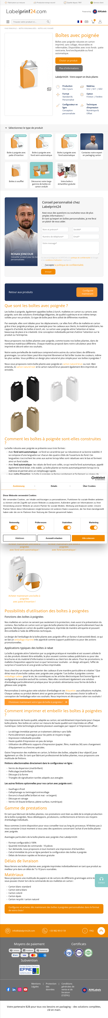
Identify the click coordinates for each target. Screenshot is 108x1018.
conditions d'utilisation (53, 260)
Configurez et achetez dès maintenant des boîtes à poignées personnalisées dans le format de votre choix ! (54, 909)
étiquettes (71, 690)
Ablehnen (19, 538)
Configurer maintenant (87, 292)
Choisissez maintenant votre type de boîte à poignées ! (36, 702)
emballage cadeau (14, 676)
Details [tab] (54, 486)
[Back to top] (101, 930)
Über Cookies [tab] (89, 486)
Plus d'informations (69, 68)
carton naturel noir (26, 366)
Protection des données (51, 986)
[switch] (41, 527)
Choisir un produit (68, 60)
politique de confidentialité (80, 258)
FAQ (92, 930)
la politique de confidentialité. (69, 265)
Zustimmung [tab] (19, 486)
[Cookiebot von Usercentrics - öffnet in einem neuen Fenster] (93, 478)
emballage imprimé (24, 639)
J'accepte (64, 265)
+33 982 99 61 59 (57, 930)
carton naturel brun (73, 364)
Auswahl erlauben (54, 538)
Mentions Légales (36, 985)
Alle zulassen (88, 538)
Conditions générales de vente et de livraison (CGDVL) (68, 989)
